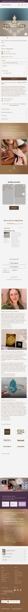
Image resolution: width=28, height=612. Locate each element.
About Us (16, 570)
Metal (4, 60)
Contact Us (3, 570)
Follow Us (14, 207)
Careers (16, 577)
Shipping (2, 56)
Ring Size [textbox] (4, 65)
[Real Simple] (7, 446)
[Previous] (4, 194)
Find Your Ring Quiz (18, 581)
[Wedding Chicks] (7, 432)
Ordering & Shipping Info (6, 112)
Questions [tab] (14, 270)
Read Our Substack (18, 572)
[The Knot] (21, 440)
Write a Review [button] (14, 263)
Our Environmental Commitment (8, 374)
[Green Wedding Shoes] (21, 431)
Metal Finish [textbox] (5, 70)
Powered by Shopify (17, 608)
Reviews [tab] (5, 270)
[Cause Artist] (21, 446)
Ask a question (4, 118)
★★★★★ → (7, 48)
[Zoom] (25, 34)
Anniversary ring (9, 231)
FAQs (2, 572)
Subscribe (22, 504)
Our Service (3, 115)
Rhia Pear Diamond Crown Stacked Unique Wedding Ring (6, 241)
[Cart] (22, 5)
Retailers (16, 579)
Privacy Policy (3, 581)
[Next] (23, 194)
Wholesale (3, 579)
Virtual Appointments (19, 575)
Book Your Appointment (6, 326)
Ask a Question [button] (14, 266)
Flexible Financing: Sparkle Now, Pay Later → (14, 1)
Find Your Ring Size (5, 109)
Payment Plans (4, 575)
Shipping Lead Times (5, 577)
